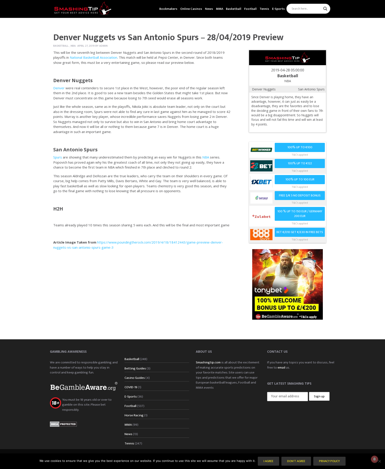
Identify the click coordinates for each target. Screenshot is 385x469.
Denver (59, 88)
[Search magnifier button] (325, 9)
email (281, 367)
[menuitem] (168, 8)
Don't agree (296, 461)
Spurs (57, 157)
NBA (73, 45)
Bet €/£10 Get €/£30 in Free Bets (299, 232)
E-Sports (278, 9)
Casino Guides (135, 378)
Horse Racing (134, 415)
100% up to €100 (299, 147)
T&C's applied (300, 154)
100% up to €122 (300, 163)
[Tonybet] (287, 284)
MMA (219, 9)
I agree (268, 461)
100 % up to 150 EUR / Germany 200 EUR (299, 214)
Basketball (233, 9)
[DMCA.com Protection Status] (63, 424)
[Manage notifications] (374, 459)
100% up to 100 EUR (299, 179)
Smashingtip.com (208, 362)
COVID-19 (131, 387)
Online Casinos (191, 9)
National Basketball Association (93, 57)
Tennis (264, 9)
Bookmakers (168, 9)
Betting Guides (135, 368)
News (209, 9)
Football (250, 9)
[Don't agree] (379, 461)
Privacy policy (329, 461)
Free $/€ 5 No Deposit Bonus (300, 195)
